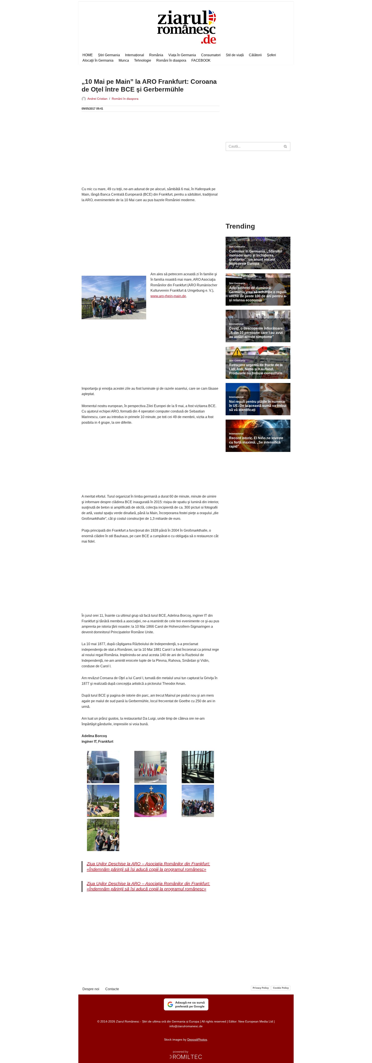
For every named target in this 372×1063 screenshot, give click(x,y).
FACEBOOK (201, 60)
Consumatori (211, 55)
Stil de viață (235, 55)
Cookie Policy (281, 987)
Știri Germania (109, 55)
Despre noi (90, 989)
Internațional (134, 55)
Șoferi (271, 55)
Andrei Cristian (97, 98)
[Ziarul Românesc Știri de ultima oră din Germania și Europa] (186, 26)
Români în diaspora (171, 60)
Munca (124, 60)
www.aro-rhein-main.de (168, 296)
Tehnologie (142, 60)
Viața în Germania (182, 55)
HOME (87, 55)
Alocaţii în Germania (97, 60)
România (156, 55)
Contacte (112, 989)
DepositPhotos (197, 1039)
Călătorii (255, 55)
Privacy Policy (261, 987)
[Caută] (285, 146)
